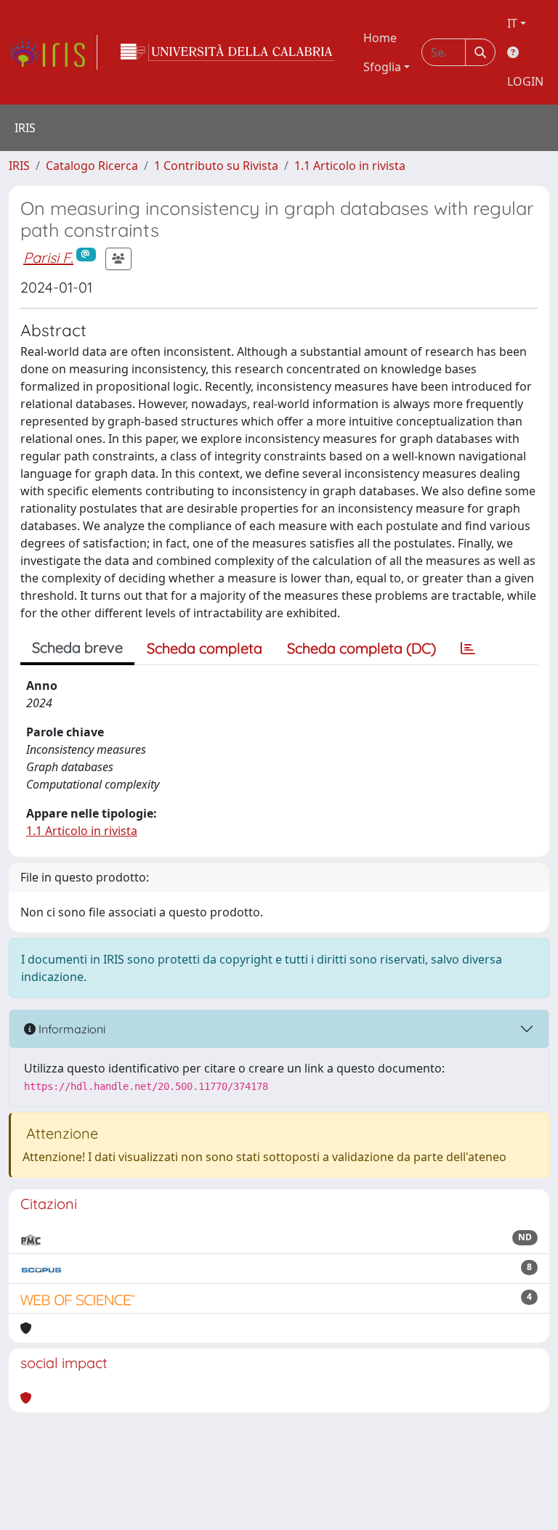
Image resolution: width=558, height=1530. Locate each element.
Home (380, 38)
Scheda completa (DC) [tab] (361, 648)
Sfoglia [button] (382, 67)
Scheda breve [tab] (77, 647)
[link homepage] (53, 52)
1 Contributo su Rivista (216, 166)
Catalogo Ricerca (92, 166)
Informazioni (70, 1029)
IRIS (19, 166)
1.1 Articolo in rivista (349, 166)
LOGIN (525, 81)
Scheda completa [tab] (204, 648)
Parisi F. (48, 257)
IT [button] (512, 23)
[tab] (468, 648)
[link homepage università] (227, 52)
